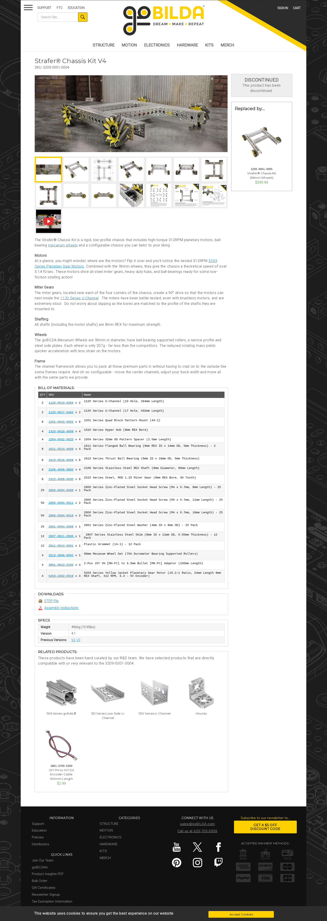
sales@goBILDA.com (197, 824)
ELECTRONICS (157, 45)
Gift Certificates (43, 888)
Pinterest (177, 862)
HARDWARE (187, 45)
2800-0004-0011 (60, 503)
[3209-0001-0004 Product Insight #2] (186, 195)
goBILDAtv (40, 867)
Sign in (282, 8)
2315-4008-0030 (60, 479)
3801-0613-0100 (60, 565)
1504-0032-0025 (60, 439)
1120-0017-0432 (60, 412)
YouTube (177, 847)
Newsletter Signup (46, 895)
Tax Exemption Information (52, 901)
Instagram (197, 862)
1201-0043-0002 (60, 422)
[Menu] (29, 8)
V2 (73, 640)
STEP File (51, 601)
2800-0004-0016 (60, 515)
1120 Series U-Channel (79, 298)
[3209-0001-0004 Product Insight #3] (214, 195)
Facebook (218, 847)
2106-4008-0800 (60, 469)
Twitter (197, 847)
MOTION (129, 45)
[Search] (82, 17)
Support (44, 8)
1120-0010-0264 (60, 403)
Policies (38, 837)
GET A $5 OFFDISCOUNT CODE (265, 827)
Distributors (40, 844)
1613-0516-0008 (60, 460)
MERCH (227, 45)
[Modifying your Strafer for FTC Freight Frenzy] (48, 221)
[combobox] (62, 17)
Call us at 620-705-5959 (197, 831)
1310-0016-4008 (60, 431)
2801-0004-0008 (60, 526)
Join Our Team (43, 860)
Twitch (218, 862)
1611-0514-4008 (60, 449)
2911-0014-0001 (60, 546)
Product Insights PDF (48, 874)
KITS (209, 45)
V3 (78, 640)
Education (76, 8)
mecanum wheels (63, 245)
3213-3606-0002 (60, 555)
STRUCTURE (104, 45)
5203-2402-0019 (60, 576)
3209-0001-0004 (56, 67)
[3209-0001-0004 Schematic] (103, 169)
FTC (60, 8)
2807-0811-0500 (61, 536)
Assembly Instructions (61, 608)
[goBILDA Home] (163, 21)
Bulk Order (39, 881)
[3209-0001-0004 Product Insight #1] (158, 195)
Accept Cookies (241, 914)
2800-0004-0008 (60, 490)
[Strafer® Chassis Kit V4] (131, 113)
